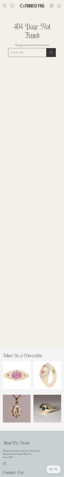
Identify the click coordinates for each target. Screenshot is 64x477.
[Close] (58, 360)
